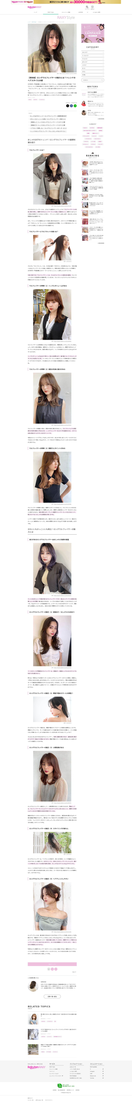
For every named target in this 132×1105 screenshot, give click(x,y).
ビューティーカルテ (54, 1073)
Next (74, 972)
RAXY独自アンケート (57, 1036)
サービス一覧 (30, 1100)
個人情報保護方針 (61, 1090)
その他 (83, 74)
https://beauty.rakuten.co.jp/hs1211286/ (62, 931)
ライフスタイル (89, 147)
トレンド (94, 136)
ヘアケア (33, 97)
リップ (100, 136)
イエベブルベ (97, 138)
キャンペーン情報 (66, 12)
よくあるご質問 (96, 12)
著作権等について (70, 1090)
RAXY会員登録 (93, 1066)
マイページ (52, 1071)
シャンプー (49, 1036)
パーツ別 (93, 141)
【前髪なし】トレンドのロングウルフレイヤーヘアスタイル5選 (47, 122)
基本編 (100, 130)
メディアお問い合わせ (75, 1069)
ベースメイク (85, 55)
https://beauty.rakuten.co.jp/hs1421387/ (62, 595)
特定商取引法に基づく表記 (76, 1078)
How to (30, 99)
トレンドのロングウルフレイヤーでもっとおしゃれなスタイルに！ (48, 131)
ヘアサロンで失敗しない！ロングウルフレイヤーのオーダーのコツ (48, 128)
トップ (35, 12)
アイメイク (84, 58)
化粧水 (100, 141)
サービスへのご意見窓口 (75, 1073)
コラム (83, 71)
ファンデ (100, 144)
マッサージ (55, 1051)
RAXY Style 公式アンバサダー (90, 130)
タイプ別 (98, 147)
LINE (91, 1073)
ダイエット (85, 144)
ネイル (83, 68)
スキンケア (84, 52)
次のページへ (52, 964)
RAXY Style (51, 12)
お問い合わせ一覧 (39, 1100)
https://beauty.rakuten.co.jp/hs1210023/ (62, 425)
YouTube (92, 1078)
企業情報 (54, 1090)
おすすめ (35, 99)
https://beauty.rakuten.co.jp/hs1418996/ (62, 341)
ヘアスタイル (41, 99)
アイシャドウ (86, 136)
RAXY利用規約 (73, 1075)
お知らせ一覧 (73, 1066)
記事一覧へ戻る (52, 996)
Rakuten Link (93, 1075)
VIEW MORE (101, 119)
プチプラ (86, 141)
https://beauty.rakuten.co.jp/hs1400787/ (62, 803)
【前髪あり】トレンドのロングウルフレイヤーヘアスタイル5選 (47, 125)
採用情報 (77, 1090)
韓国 (88, 133)
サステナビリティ (49, 1100)
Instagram (92, 1071)
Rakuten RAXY (34, 7)
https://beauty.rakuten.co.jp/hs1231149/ (62, 206)
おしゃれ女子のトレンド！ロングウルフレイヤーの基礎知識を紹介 (48, 116)
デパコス (93, 144)
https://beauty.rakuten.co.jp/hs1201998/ (62, 504)
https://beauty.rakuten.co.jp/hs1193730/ (62, 667)
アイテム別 (49, 1051)
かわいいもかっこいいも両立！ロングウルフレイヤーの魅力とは (48, 119)
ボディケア (84, 62)
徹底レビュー (95, 133)
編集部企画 (99, 127)
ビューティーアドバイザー (55, 1075)
